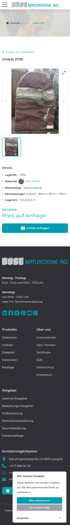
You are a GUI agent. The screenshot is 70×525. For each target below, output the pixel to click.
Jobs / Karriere (45, 345)
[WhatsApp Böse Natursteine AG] (36, 313)
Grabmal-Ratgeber (14, 398)
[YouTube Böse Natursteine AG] (30, 313)
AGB (39, 360)
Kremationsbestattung (17, 420)
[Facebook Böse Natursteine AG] (11, 313)
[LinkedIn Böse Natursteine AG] (5, 313)
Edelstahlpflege (13, 435)
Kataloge (8, 367)
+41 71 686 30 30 (19, 465)
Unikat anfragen (37, 228)
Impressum (44, 374)
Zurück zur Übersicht (19, 52)
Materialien (9, 360)
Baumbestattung (14, 428)
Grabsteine (9, 337)
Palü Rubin (32, 181)
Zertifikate (43, 352)
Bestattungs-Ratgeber (17, 406)
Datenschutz (45, 367)
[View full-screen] (63, 72)
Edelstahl (8, 352)
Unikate (7, 345)
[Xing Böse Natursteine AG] (17, 313)
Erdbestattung (12, 413)
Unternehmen (46, 337)
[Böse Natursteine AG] (35, 261)
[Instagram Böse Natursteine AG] (23, 313)
